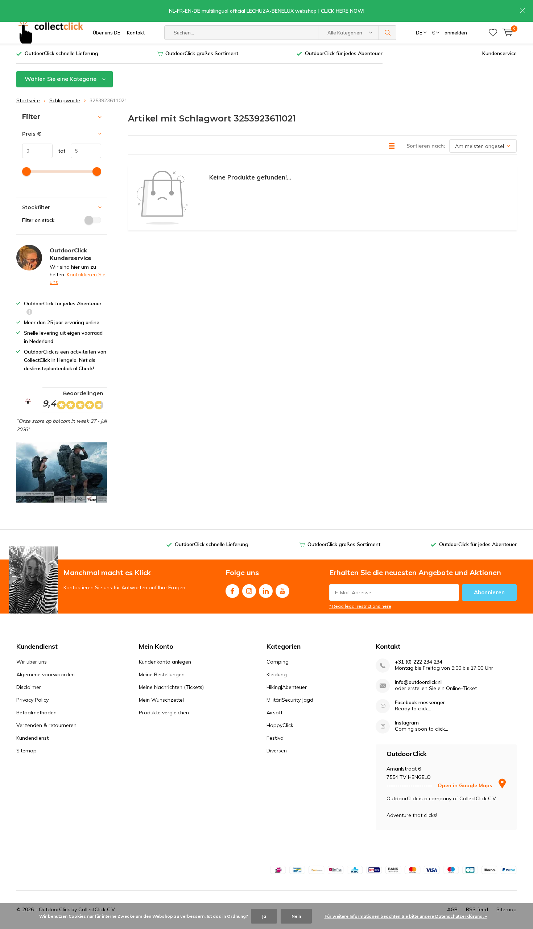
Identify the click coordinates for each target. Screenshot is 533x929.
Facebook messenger (420, 702)
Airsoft (274, 712)
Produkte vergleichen (164, 712)
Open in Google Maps (465, 785)
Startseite (28, 100)
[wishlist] (493, 33)
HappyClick (279, 725)
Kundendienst (32, 738)
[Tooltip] (29, 313)
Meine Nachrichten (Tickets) (171, 687)
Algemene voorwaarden (45, 674)
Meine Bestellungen (162, 674)
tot (59, 151)
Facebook (232, 591)
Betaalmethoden (36, 712)
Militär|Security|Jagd (289, 700)
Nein (296, 916)
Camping (277, 661)
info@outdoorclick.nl (418, 682)
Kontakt (136, 33)
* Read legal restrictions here (360, 606)
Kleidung (276, 674)
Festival (275, 738)
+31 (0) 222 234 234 (418, 662)
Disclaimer (28, 687)
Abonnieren (489, 592)
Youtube (282, 591)
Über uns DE (106, 33)
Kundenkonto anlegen (165, 661)
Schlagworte (64, 100)
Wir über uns (31, 661)
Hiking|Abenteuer (286, 687)
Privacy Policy (32, 700)
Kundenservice (499, 53)
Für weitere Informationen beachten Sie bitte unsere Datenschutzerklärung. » (406, 916)
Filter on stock (38, 220)
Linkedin (266, 591)
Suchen (387, 32)
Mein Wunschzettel (161, 700)
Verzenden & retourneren (46, 725)
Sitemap (26, 750)
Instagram (249, 591)
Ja (264, 916)
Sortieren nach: (425, 146)
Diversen (276, 750)
